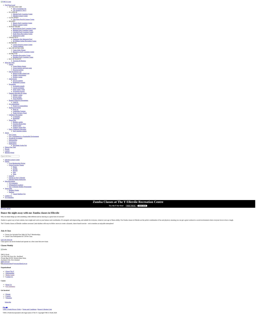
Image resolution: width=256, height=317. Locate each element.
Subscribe (8, 302)
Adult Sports (13, 79)
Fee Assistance (10, 286)
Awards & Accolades (15, 138)
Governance (12, 142)
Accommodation (14, 104)
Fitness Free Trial (10, 147)
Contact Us (9, 277)
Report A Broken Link (45, 309)
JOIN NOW (142, 206)
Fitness (11, 64)
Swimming (12, 84)
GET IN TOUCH (6, 240)
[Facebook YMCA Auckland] (3, 307)
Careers (7, 151)
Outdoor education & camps (18, 93)
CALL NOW (6, 208)
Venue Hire (12, 120)
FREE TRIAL (131, 206)
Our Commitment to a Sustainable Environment (24, 136)
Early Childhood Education (17, 129)
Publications (12, 143)
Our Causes (12, 134)
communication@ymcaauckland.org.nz (14, 263)
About (7, 133)
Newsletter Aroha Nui (20, 145)
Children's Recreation (15, 115)
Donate (7, 149)
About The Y (10, 271)
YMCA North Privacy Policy (12, 309)
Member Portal (9, 152)
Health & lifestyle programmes (18, 100)
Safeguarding (13, 140)
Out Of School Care (15, 71)
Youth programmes (15, 107)
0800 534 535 (5, 262)
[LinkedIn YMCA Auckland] (5, 307)
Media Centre (10, 275)
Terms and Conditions (29, 309)
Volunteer (9, 298)
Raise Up (9, 285)
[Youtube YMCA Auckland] (7, 307)
